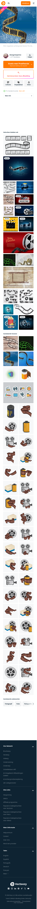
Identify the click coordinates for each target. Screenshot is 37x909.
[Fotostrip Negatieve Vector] (8, 222)
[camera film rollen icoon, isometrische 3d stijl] (10, 502)
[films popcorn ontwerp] (10, 389)
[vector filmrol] (10, 404)
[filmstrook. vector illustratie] (11, 311)
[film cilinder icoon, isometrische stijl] (10, 539)
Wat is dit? (22, 91)
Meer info (8, 94)
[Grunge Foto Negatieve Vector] (18, 328)
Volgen (30, 57)
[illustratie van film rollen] (10, 554)
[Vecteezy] (3, 3)
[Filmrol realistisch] (24, 360)
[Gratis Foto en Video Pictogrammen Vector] (18, 520)
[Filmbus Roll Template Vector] (18, 280)
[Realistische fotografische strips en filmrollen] (10, 347)
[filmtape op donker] (18, 167)
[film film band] (13, 376)
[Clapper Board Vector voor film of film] (10, 247)
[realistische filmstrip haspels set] (10, 362)
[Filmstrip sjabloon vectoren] (9, 186)
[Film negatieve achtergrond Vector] (26, 198)
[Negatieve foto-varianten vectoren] (18, 143)
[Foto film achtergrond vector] (11, 199)
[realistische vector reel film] (10, 262)
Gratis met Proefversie (18, 64)
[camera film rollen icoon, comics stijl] (10, 486)
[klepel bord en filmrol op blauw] (12, 233)
